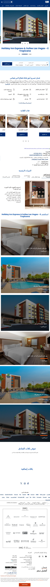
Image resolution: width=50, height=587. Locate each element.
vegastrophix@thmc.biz (35, 155)
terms (40, 579)
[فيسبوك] (46, 556)
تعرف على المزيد (12, 572)
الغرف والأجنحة (40, 5)
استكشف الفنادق (14, 559)
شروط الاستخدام (29, 560)
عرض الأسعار (7, 63)
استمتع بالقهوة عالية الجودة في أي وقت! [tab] (46, 176)
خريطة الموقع (29, 564)
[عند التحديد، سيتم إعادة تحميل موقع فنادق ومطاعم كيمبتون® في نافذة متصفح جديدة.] (41, 516)
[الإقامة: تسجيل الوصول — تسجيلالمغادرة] (42, 64)
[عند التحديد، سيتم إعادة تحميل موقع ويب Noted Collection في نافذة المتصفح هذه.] (14, 524)
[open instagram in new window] (25, 483)
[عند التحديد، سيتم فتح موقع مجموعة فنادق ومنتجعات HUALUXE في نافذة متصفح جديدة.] (35, 524)
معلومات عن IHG (28, 555)
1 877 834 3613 (31, 569)
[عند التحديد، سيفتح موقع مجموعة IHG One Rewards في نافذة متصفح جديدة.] (25, 547)
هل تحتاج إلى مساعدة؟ (28, 559)
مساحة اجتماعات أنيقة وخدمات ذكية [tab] (16, 176)
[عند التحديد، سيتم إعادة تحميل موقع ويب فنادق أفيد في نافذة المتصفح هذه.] (8, 541)
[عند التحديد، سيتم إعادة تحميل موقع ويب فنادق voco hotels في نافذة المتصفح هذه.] (21, 524)
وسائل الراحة (33, 5)
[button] (1, 2)
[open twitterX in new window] (21, 483)
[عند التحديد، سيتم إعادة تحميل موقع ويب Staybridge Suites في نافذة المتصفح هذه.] (25, 541)
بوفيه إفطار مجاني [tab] (36, 177)
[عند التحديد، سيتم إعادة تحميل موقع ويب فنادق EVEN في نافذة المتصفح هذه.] (16, 533)
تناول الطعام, (26, 5)
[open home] (48, 503)
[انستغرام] (39, 556)
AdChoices (14, 560)
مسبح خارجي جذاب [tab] (27, 176)
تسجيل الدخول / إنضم (7, 1)
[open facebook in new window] (28, 483)
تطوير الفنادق (14, 557)
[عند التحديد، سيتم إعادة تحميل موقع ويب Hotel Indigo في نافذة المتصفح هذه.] (7, 524)
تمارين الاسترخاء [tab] (6, 177)
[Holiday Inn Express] (47, 1)
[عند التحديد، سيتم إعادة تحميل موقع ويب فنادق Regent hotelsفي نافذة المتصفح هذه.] (16, 516)
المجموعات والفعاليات (9, 5)
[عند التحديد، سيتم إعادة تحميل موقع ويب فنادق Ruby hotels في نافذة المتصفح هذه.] (28, 524)
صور (3, 5)
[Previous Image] (22, 43)
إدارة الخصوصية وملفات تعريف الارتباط (26, 563)
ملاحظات (15, 564)
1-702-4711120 (38, 153)
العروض (46, 5)
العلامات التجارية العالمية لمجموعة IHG (26, 558)
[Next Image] (27, 43)
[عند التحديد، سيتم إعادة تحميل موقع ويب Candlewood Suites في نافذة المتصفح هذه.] (41, 541)
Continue (25, 584)
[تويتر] (43, 556)
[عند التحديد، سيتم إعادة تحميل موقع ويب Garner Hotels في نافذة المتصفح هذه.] (41, 533)
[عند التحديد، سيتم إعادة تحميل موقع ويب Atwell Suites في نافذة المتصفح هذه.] (16, 541)
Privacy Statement (40, 580)
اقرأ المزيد (7, 84)
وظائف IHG (15, 555)
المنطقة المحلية (18, 5)
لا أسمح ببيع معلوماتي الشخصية (11, 562)
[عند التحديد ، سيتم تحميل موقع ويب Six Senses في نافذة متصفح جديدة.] (8, 516)
